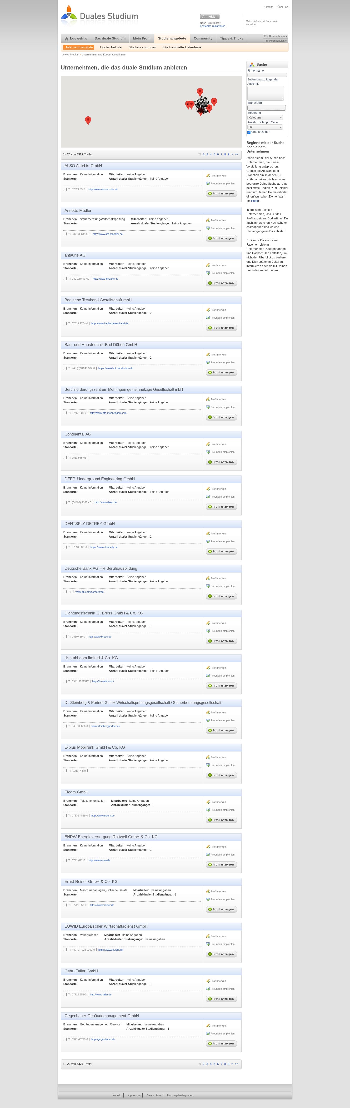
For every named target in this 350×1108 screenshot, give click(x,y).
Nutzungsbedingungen (180, 1095)
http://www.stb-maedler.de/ (108, 233)
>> (236, 154)
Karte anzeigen (260, 132)
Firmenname (255, 70)
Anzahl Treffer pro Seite (262, 122)
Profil (254, 201)
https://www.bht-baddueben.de (115, 368)
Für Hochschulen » (276, 40)
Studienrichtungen (142, 47)
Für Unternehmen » (275, 36)
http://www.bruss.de (100, 636)
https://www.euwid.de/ (110, 949)
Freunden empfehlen (223, 183)
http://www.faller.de (100, 994)
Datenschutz (153, 1095)
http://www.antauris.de (105, 278)
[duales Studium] (89, 457)
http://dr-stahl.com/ (103, 681)
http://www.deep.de (106, 502)
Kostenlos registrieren (212, 26)
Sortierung (254, 112)
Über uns (282, 6)
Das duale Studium (110, 38)
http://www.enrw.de (99, 860)
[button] (209, 108)
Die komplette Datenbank (182, 47)
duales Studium (70, 54)
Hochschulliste (111, 47)
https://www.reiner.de (102, 905)
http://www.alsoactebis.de (103, 189)
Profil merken (218, 175)
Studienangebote (172, 38)
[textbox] (265, 93)
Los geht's (78, 38)
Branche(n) (254, 102)
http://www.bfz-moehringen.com (108, 412)
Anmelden (210, 17)
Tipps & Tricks (231, 38)
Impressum (133, 1095)
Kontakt (268, 6)
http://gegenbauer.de (103, 1039)
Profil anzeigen (222, 192)
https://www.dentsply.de (104, 547)
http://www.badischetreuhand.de (109, 323)
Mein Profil (141, 38)
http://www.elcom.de (103, 815)
